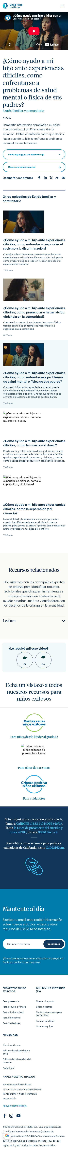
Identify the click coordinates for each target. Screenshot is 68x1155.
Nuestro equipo (44, 1026)
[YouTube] (18, 1116)
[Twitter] (51, 178)
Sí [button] (25, 663)
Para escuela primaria (14, 1006)
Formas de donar (45, 1020)
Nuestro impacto (45, 1001)
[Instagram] (11, 1116)
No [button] (43, 663)
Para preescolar (11, 1001)
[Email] (63, 178)
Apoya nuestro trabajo (15, 1105)
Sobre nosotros (44, 1006)
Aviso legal (9, 1067)
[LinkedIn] (45, 178)
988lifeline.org (47, 832)
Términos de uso (11, 1044)
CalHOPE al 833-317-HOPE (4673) (39, 823)
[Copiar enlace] (57, 178)
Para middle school (13, 1012)
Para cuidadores (11, 1023)
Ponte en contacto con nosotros (21, 962)
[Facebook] (39, 178)
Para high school (12, 1017)
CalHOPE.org (55, 847)
